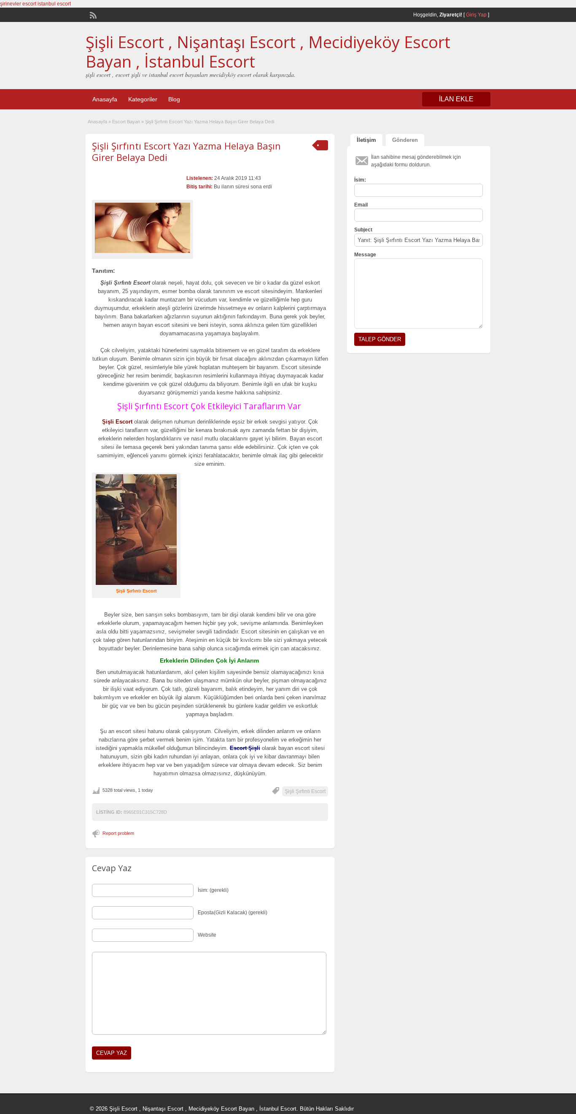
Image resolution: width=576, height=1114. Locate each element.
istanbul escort (54, 4)
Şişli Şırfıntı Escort (305, 791)
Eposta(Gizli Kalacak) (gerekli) (232, 913)
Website (207, 935)
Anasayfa (104, 99)
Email (361, 205)
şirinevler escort (18, 4)
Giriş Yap (476, 15)
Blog (174, 99)
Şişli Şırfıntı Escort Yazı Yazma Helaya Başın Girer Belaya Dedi (186, 151)
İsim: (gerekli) (213, 890)
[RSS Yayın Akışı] (92, 14)
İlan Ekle (456, 99)
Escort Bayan (126, 121)
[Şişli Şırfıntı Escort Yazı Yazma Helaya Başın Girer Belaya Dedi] (142, 228)
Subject (363, 230)
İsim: (360, 180)
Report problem (118, 833)
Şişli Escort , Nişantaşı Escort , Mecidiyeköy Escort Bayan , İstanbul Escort (268, 51)
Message (365, 255)
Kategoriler (142, 99)
